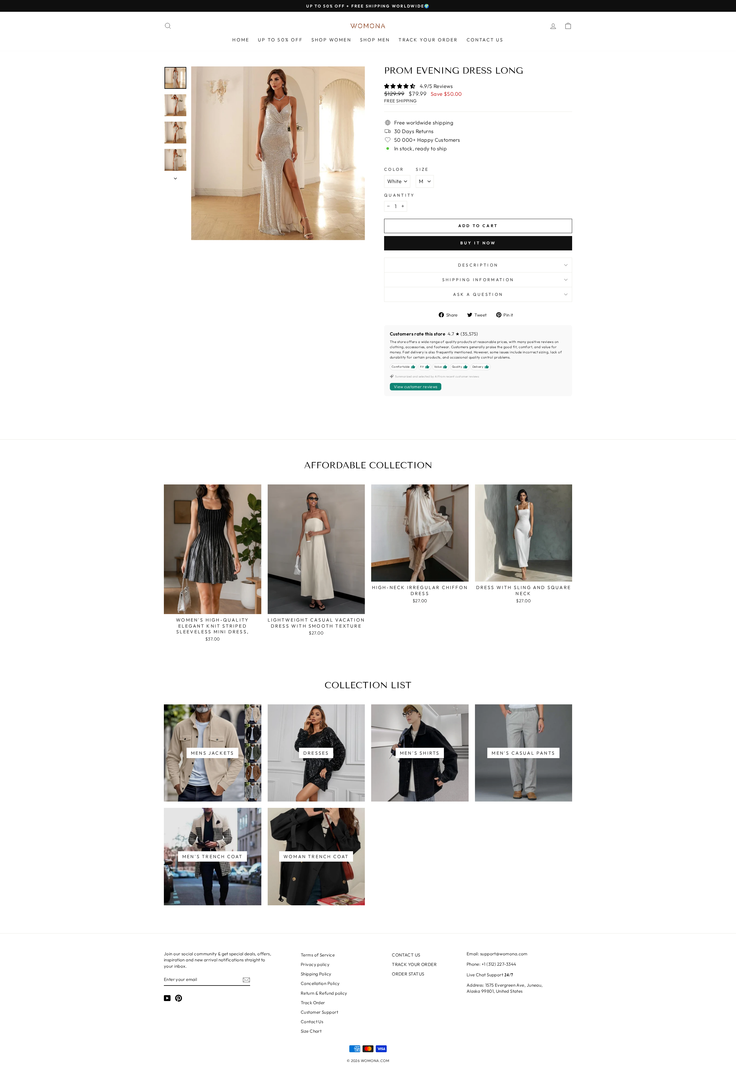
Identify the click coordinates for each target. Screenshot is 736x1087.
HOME (240, 40)
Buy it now (478, 243)
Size (422, 169)
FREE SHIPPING (400, 100)
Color (394, 169)
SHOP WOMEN (331, 40)
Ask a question (478, 294)
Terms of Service (318, 955)
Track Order (313, 1002)
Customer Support (319, 1012)
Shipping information (478, 279)
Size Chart (311, 1031)
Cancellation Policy (320, 983)
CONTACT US (485, 40)
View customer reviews (415, 386)
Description (478, 265)
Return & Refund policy (324, 993)
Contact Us (312, 1021)
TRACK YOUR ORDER (428, 40)
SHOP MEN (375, 40)
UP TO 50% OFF (280, 40)
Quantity (399, 195)
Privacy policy (315, 964)
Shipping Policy (316, 974)
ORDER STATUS (408, 974)
